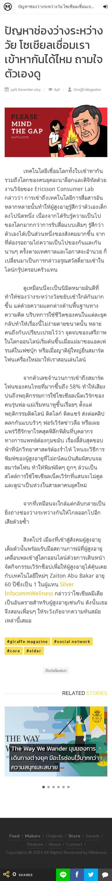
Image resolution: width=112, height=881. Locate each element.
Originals (54, 835)
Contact (74, 844)
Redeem (35, 844)
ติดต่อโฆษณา (56, 671)
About (55, 844)
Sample (93, 835)
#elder (33, 650)
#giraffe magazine (27, 641)
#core (13, 650)
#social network (72, 641)
